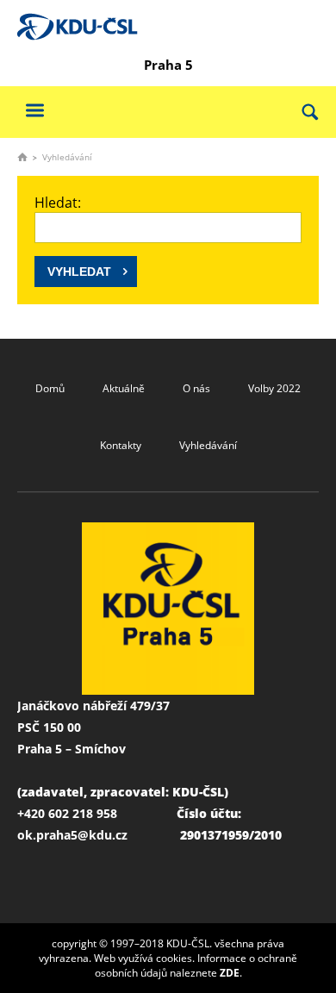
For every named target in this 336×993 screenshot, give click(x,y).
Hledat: (57, 202)
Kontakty (120, 445)
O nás (196, 388)
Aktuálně (124, 388)
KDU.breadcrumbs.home (22, 157)
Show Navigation (34, 110)
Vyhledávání (208, 445)
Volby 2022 (274, 388)
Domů (50, 388)
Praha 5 (168, 64)
